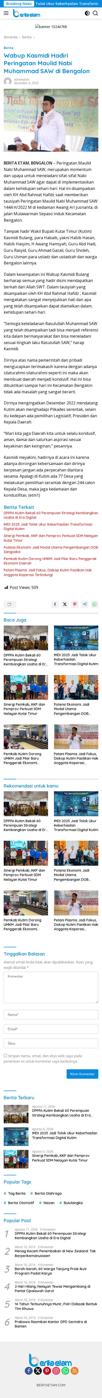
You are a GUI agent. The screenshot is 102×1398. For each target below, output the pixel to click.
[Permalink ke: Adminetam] (8, 81)
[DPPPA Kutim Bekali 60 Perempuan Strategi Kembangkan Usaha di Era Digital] (26, 638)
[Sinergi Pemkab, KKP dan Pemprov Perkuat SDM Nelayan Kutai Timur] (26, 687)
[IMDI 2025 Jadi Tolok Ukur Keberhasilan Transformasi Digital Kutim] (76, 638)
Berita (8, 48)
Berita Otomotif (21, 1203)
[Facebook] (29, 1371)
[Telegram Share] (84, 604)
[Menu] (7, 13)
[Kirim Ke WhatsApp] (94, 604)
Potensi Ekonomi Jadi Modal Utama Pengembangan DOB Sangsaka (51, 549)
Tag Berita (17, 1193)
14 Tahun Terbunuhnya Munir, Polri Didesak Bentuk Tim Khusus (56, 1306)
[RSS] (74, 1371)
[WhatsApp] (65, 1371)
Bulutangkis (73, 1203)
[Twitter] (38, 1371)
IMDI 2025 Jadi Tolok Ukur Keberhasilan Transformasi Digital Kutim (48, 526)
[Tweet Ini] (65, 604)
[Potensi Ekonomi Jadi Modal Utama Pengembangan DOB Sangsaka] (76, 687)
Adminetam (21, 79)
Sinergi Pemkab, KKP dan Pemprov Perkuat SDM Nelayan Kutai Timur (51, 538)
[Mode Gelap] (87, 13)
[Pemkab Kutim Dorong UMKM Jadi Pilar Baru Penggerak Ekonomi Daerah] (26, 736)
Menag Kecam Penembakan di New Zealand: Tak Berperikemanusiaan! (55, 1253)
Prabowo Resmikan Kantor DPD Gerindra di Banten (51, 1324)
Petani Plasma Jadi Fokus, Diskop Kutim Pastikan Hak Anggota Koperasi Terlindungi (48, 572)
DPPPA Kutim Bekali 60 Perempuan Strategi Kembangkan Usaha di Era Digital (51, 515)
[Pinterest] (47, 1371)
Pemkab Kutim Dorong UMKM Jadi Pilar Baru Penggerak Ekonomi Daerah (50, 561)
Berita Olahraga (48, 1193)
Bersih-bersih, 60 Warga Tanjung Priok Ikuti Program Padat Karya (50, 1271)
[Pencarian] (95, 13)
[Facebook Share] (55, 604)
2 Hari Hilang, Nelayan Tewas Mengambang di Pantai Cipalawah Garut (52, 1288)
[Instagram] (56, 1371)
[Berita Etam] (26, 13)
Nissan (49, 1203)
